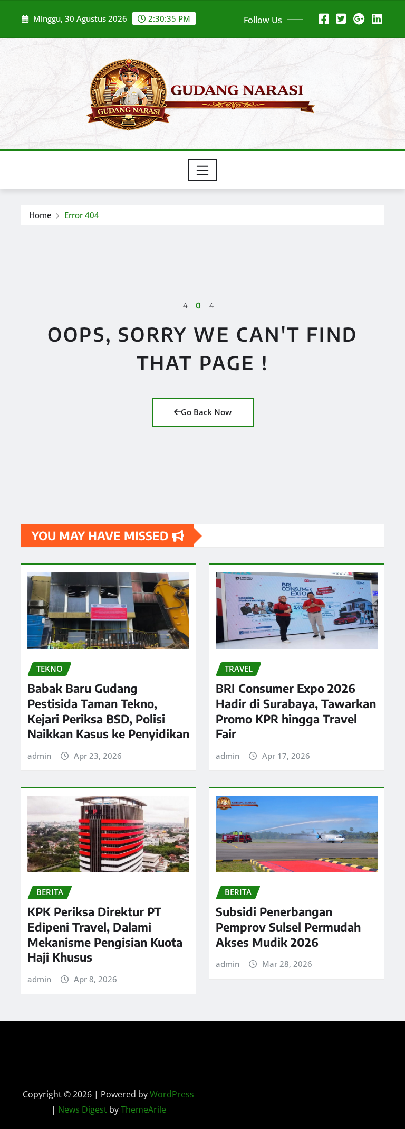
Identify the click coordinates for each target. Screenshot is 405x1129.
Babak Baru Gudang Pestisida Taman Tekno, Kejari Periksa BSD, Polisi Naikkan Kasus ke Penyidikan (108, 711)
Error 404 (81, 215)
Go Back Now (206, 412)
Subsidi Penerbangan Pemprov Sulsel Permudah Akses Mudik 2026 (288, 926)
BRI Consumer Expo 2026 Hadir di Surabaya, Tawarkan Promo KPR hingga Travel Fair (296, 711)
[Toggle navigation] (202, 170)
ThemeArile (143, 1109)
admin (39, 755)
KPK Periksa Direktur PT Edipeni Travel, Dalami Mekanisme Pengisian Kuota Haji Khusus (104, 934)
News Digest (82, 1109)
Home (40, 215)
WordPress (172, 1094)
